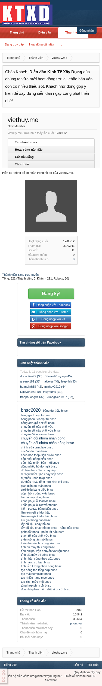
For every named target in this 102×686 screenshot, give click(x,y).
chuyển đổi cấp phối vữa (37, 426)
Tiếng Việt (10, 664)
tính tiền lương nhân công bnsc (41, 566)
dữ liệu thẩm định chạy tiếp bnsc (42, 474)
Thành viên (73, 32)
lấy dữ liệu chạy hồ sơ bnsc (39, 527)
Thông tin (22, 164)
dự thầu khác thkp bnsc (36, 477)
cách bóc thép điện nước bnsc (41, 455)
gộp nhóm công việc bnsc (38, 493)
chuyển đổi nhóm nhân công (43, 438)
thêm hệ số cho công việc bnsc (41, 543)
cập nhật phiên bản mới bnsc (40, 462)
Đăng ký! (51, 293)
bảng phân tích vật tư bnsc (38, 419)
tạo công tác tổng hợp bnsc (39, 570)
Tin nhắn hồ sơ (26, 142)
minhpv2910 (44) (55, 386)
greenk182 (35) (30, 381)
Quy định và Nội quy (87, 672)
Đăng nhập (86, 30)
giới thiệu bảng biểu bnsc (37, 489)
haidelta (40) (51, 381)
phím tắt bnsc (30, 531)
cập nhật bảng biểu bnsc (37, 458)
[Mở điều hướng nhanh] (95, 58)
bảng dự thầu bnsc (55, 410)
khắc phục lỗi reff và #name (39, 504)
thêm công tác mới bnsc (37, 539)
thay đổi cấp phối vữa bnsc (39, 535)
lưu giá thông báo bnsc (36, 520)
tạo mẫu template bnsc (36, 573)
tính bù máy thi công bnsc (38, 547)
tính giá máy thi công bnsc (38, 554)
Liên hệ (78, 664)
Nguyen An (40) (30, 391)
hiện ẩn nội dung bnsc (35, 497)
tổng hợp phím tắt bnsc (36, 585)
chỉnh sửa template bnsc (37, 447)
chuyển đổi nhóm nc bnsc (38, 434)
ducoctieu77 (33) (31, 376)
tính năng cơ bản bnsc (36, 562)
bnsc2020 (31, 410)
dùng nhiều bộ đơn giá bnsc (39, 466)
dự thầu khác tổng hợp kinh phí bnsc (45, 481)
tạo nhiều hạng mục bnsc (37, 577)
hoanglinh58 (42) (31, 386)
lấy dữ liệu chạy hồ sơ (35, 524)
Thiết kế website (75, 676)
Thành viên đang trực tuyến (20, 274)
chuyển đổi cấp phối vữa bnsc (41, 430)
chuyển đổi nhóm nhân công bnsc (47, 443)
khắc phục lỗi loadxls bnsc (38, 501)
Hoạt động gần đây (41, 44)
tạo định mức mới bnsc (36, 581)
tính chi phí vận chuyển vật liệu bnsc (45, 551)
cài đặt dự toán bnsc (34, 451)
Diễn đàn (44, 32)
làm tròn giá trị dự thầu (35, 512)
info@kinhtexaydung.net (45, 676)
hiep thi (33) (69, 381)
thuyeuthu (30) (52, 391)
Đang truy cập (14, 44)
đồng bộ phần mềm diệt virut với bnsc (45, 589)
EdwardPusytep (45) (58, 376)
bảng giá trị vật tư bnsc (36, 415)
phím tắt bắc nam (52, 531)
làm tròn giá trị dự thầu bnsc (39, 516)
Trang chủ (17, 32)
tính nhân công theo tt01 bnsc (40, 558)
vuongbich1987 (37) (60, 397)
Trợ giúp (92, 664)
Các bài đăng (24, 157)
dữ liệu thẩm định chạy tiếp (38, 470)
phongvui (76, 623)
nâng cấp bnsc (69, 527)
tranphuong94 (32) (32, 397)
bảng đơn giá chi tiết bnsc (38, 422)
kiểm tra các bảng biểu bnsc (39, 508)
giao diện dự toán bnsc (36, 485)
